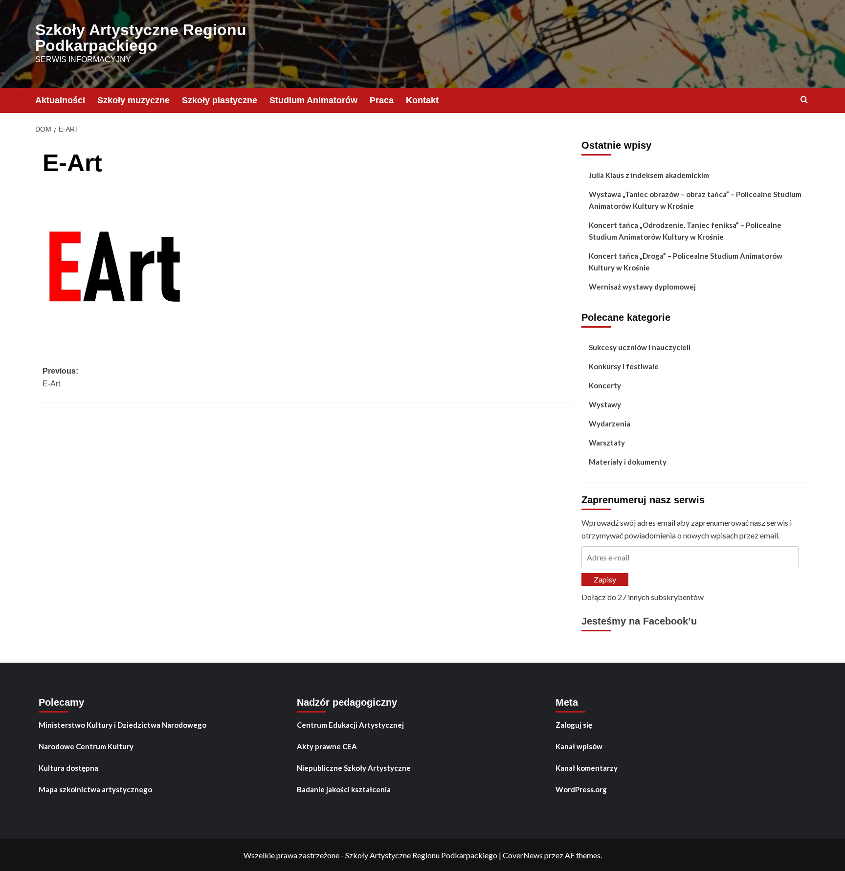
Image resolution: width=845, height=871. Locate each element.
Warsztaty (607, 442)
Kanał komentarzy (587, 767)
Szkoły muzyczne (133, 100)
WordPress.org (581, 789)
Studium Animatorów (313, 100)
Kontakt (422, 100)
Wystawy (605, 404)
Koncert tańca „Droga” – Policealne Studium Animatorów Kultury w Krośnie (685, 261)
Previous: (60, 377)
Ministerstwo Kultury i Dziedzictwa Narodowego (122, 724)
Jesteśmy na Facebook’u (639, 621)
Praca (382, 100)
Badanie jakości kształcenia (344, 789)
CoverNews (523, 855)
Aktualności (60, 100)
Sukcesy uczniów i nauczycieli (639, 347)
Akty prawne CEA (327, 746)
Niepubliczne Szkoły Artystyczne (354, 767)
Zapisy (605, 579)
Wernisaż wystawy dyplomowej (642, 286)
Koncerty (605, 385)
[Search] (804, 100)
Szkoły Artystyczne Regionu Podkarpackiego (140, 37)
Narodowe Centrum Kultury (86, 746)
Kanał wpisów (579, 746)
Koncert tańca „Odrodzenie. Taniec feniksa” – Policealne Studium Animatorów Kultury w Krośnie (685, 231)
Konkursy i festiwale (624, 366)
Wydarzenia (609, 423)
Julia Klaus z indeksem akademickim (649, 175)
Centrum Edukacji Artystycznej (350, 724)
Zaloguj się (574, 724)
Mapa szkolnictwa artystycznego (95, 789)
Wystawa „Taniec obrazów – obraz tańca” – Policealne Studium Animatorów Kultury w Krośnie (695, 200)
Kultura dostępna (68, 767)
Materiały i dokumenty (628, 461)
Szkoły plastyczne (219, 100)
